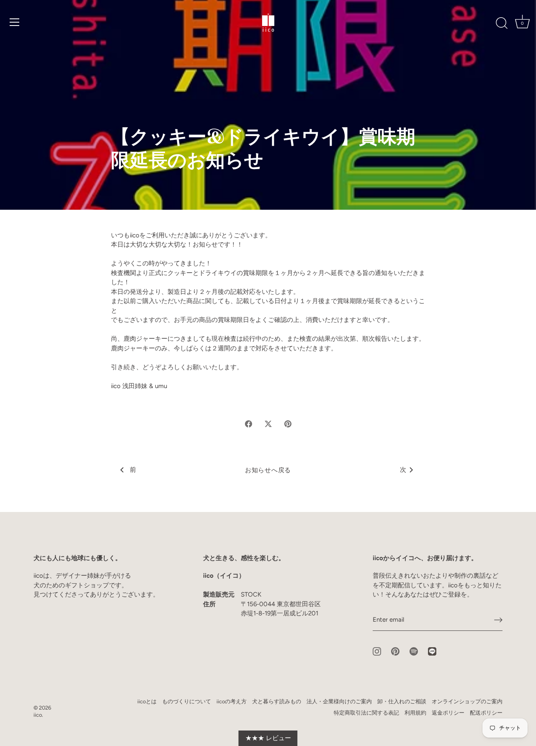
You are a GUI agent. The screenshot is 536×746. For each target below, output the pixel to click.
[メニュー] (14, 22)
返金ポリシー (448, 713)
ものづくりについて (186, 701)
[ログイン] (498, 620)
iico (38, 715)
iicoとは (147, 701)
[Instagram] (377, 651)
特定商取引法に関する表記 (366, 713)
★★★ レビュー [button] (268, 738)
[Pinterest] (395, 651)
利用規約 (415, 713)
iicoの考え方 (231, 701)
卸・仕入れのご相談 (401, 701)
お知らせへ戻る (268, 470)
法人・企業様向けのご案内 (339, 701)
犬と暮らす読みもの (276, 701)
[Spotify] (414, 651)
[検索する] (501, 23)
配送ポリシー (486, 713)
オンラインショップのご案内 (467, 701)
